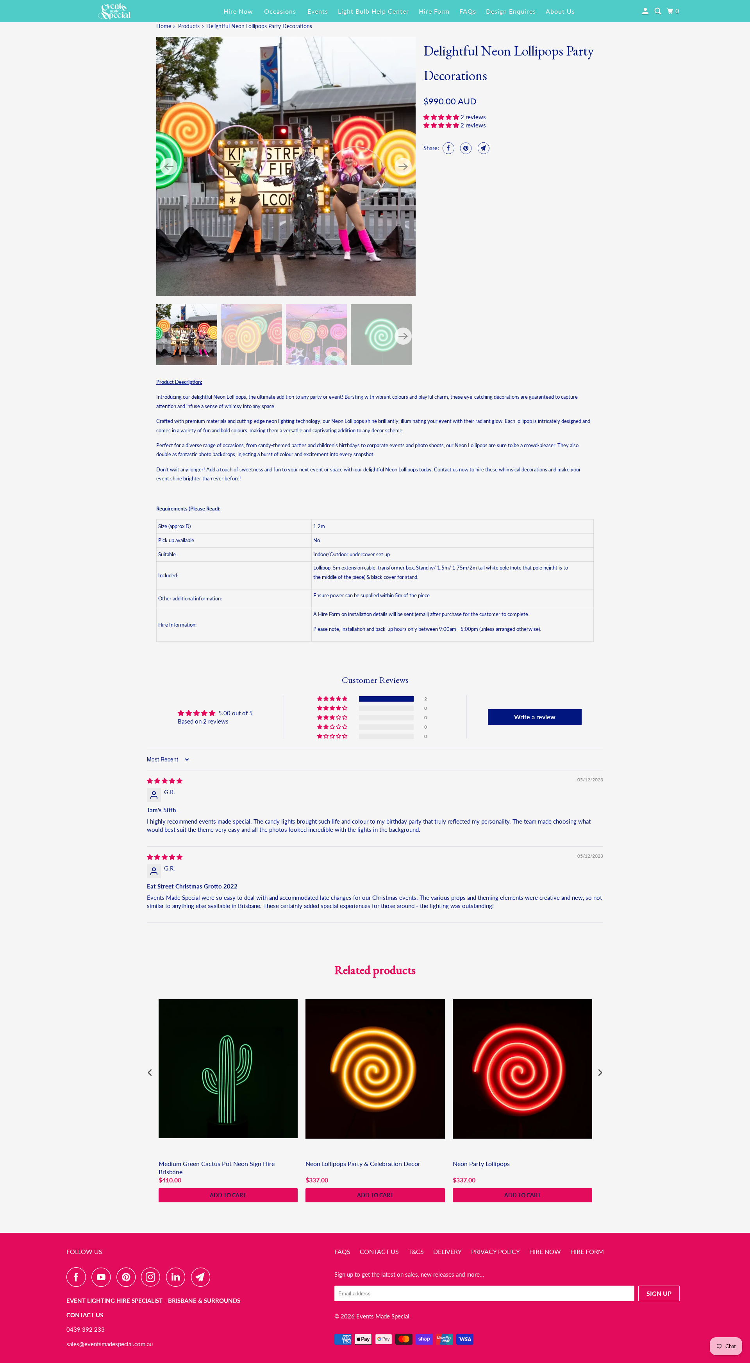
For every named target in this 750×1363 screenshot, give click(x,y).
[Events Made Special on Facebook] (78, 1277)
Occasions (280, 11)
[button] (442, 116)
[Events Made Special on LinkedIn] (177, 1277)
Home (163, 26)
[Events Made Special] (114, 11)
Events (317, 11)
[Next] (403, 166)
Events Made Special (382, 1316)
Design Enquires (511, 11)
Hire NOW (545, 1251)
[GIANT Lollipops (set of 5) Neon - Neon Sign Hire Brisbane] (286, 166)
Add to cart (228, 1195)
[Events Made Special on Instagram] (152, 1277)
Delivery (447, 1251)
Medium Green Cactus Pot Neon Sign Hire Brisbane (217, 1167)
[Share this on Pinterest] (465, 148)
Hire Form (434, 11)
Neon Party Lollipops (481, 1163)
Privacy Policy (495, 1251)
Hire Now (238, 11)
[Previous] (168, 166)
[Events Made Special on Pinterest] (127, 1277)
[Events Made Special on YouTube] (103, 1277)
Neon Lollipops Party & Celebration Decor (362, 1163)
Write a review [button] (534, 716)
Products (189, 26)
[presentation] (150, 1072)
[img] (164, 780)
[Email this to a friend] (482, 148)
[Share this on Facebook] (447, 148)
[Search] (658, 11)
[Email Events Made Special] (202, 1277)
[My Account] (646, 11)
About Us (560, 11)
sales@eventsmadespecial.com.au (109, 1343)
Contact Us (379, 1251)
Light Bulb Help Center (373, 11)
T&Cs (416, 1251)
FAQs (467, 11)
